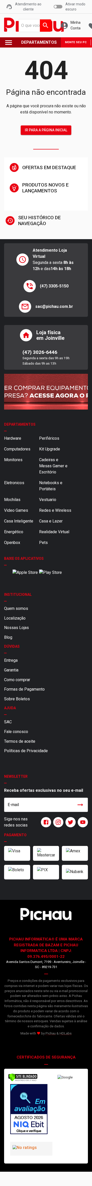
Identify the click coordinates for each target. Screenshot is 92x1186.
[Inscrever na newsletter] (80, 805)
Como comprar (17, 679)
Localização (15, 618)
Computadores (17, 449)
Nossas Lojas (16, 627)
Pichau (50, 1033)
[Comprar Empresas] (46, 392)
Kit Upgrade (49, 449)
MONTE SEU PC (76, 42)
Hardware (12, 438)
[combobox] (33, 25)
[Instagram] (57, 822)
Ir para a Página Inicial (46, 130)
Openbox (12, 542)
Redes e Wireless (55, 510)
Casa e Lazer (51, 521)
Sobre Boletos (17, 698)
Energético (13, 531)
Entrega (11, 660)
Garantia (11, 670)
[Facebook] (45, 822)
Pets (43, 542)
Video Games (16, 510)
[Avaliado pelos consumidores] (27, 1110)
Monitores (13, 459)
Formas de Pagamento (24, 689)
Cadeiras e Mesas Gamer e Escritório (53, 465)
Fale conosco (16, 731)
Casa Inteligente (18, 521)
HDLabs (66, 1033)
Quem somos (16, 608)
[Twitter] (69, 822)
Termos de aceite (19, 741)
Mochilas (12, 499)
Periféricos (49, 438)
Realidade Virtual (54, 531)
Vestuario (47, 499)
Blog (8, 637)
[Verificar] (23, 1080)
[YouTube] (82, 822)
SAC (8, 721)
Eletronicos (14, 482)
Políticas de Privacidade (26, 750)
